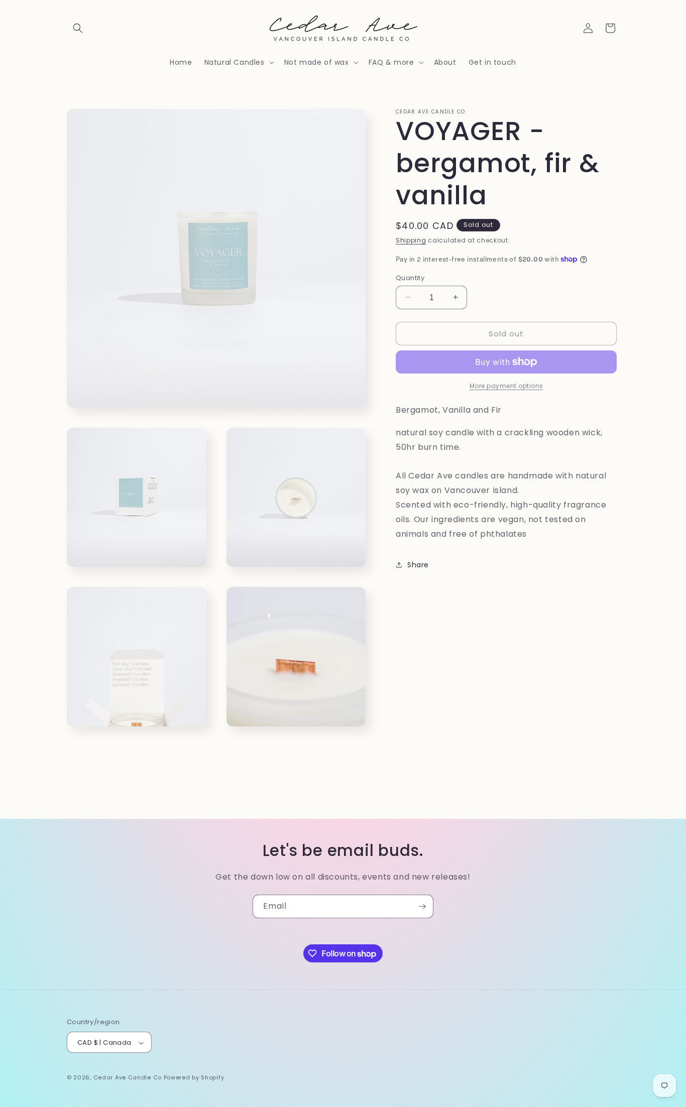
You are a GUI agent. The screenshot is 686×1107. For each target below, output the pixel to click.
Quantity (410, 277)
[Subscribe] (422, 906)
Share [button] (418, 564)
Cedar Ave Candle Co (127, 1078)
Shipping (411, 240)
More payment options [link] (506, 386)
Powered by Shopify (194, 1078)
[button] (78, 28)
